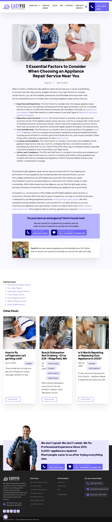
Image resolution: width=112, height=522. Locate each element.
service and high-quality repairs (66, 199)
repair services (62, 138)
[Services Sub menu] (39, 5)
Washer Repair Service (16, 301)
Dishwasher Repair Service (18, 291)
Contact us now (85, 209)
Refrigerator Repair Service (19, 284)
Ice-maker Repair (14, 288)
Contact (69, 5)
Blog (55, 5)
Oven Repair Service (16, 294)
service (44, 118)
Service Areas (46, 6)
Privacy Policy (62, 494)
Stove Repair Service (16, 298)
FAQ (61, 5)
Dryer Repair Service (16, 304)
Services (33, 5)
